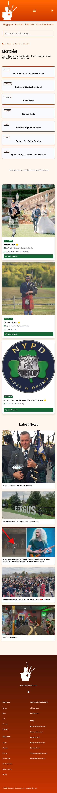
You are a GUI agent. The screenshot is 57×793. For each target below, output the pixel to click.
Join (4, 719)
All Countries (34, 708)
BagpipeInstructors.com (38, 726)
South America (7, 764)
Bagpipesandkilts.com (37, 742)
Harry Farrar (9, 245)
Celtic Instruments (45, 24)
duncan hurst (10, 322)
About (5, 708)
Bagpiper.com (34, 737)
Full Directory (34, 713)
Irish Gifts (29, 24)
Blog (4, 713)
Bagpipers (8, 24)
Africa (5, 742)
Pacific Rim (6, 758)
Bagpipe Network (31, 788)
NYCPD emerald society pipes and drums (23, 400)
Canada (9, 44)
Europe (5, 753)
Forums (5, 724)
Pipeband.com (35, 748)
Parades (19, 24)
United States (7, 769)
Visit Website (12, 256)
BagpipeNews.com (36, 732)
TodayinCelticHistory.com (38, 753)
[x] (28, 692)
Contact (5, 729)
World (5, 774)
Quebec (17, 44)
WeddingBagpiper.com (37, 758)
